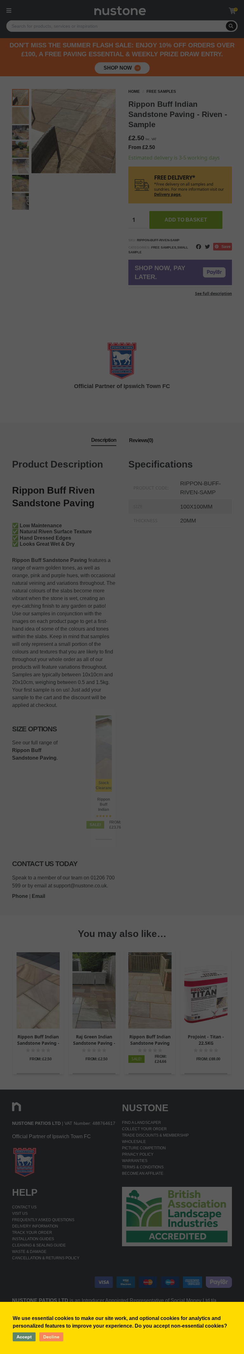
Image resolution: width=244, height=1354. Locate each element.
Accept (24, 1336)
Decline (51, 1336)
